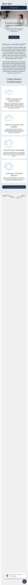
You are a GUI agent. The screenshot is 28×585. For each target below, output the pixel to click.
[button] (25, 3)
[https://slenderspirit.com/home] (6, 3)
